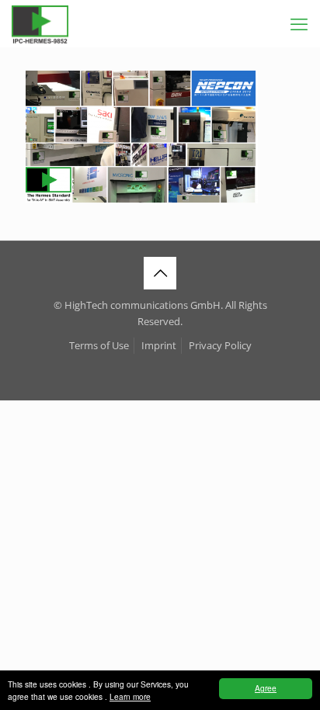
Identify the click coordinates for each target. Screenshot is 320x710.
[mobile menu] (299, 23)
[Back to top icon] (160, 273)
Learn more (130, 696)
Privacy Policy (220, 345)
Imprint (158, 345)
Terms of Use (99, 345)
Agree (266, 688)
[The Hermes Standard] (40, 23)
